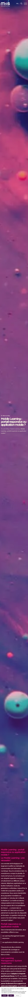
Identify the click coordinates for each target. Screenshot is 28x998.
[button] (18, 3)
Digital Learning (15, 429)
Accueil (3, 429)
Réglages (23, 992)
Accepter (4, 995)
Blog (7, 429)
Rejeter (11, 995)
